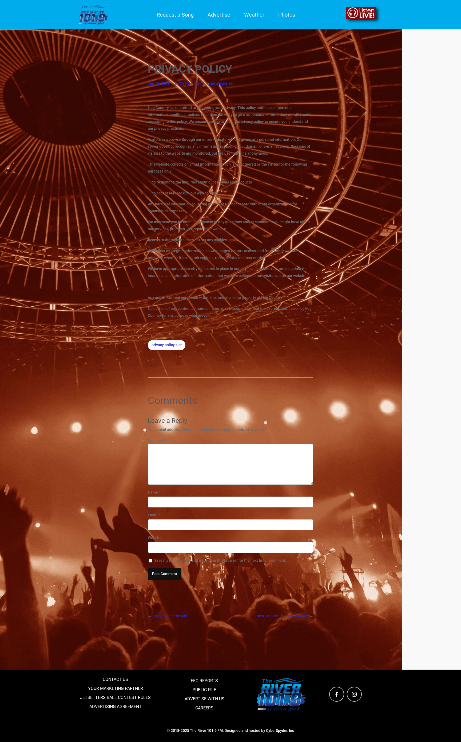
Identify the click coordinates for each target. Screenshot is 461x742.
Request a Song (175, 14)
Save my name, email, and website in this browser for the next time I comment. (220, 560)
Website (155, 538)
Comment (157, 440)
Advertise (219, 14)
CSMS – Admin (192, 83)
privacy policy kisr (167, 345)
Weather (254, 14)
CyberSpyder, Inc (280, 730)
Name (154, 492)
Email (154, 515)
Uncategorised (222, 83)
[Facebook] (337, 694)
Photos (286, 14)
